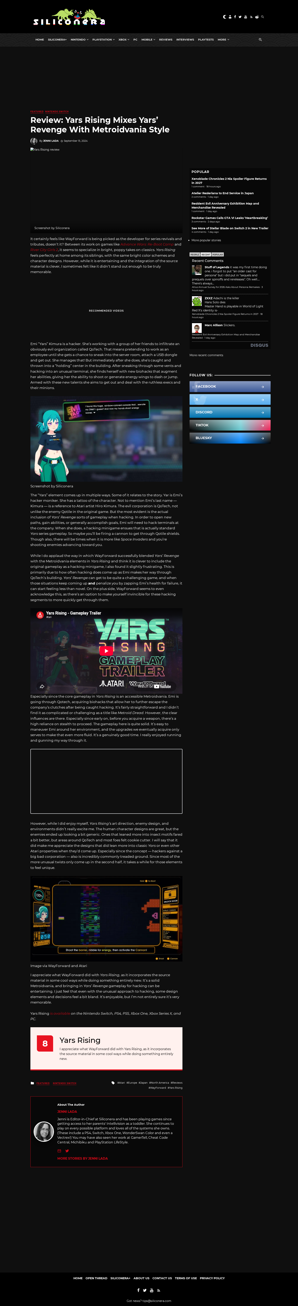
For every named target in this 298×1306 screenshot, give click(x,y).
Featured (37, 111)
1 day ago (210, 337)
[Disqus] (106, 1217)
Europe (132, 1082)
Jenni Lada (51, 140)
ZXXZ (208, 298)
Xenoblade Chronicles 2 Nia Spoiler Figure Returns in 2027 (225, 314)
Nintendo (78, 39)
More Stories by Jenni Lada (82, 1158)
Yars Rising (175, 1087)
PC (135, 39)
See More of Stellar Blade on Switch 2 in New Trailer (230, 228)
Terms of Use (186, 1278)
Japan (144, 1082)
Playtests (206, 39)
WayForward (158, 1087)
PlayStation (102, 39)
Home (39, 39)
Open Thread (96, 1278)
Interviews (185, 39)
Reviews (165, 39)
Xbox (122, 39)
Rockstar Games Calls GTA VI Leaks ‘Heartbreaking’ (230, 218)
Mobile (146, 39)
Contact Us (162, 1278)
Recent (206, 254)
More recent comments (206, 355)
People (195, 254)
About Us (141, 1278)
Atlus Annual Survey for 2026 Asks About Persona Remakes (226, 287)
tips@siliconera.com (157, 1301)
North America (160, 1082)
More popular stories (206, 240)
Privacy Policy (212, 1278)
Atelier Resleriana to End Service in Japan (223, 193)
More (222, 39)
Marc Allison (214, 325)
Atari (122, 1082)
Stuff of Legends (217, 267)
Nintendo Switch (57, 111)
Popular (217, 254)
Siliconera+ (57, 39)
